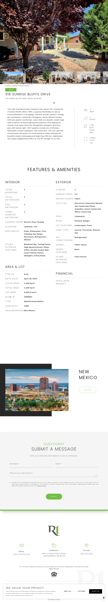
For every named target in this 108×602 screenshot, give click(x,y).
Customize (81, 591)
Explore (87, 390)
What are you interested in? (21, 473)
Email (58, 464)
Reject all (67, 591)
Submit (54, 497)
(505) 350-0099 (86, 554)
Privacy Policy (41, 486)
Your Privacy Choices (54, 599)
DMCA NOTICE (54, 569)
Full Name (13, 464)
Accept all (95, 591)
